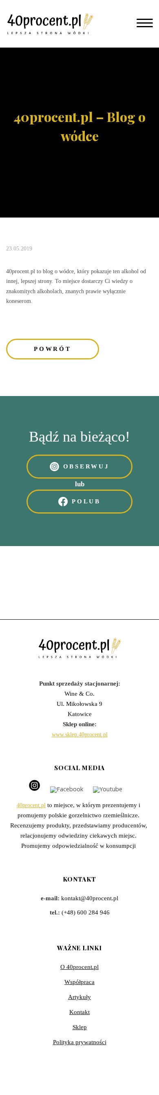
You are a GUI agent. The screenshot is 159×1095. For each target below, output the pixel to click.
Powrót (52, 349)
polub (86, 501)
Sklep (80, 1027)
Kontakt (79, 1012)
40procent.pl (31, 805)
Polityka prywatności (79, 1042)
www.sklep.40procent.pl (80, 734)
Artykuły (79, 997)
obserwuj (86, 466)
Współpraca (79, 982)
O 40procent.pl (79, 967)
